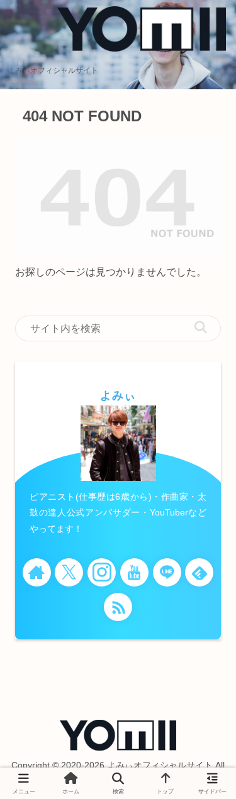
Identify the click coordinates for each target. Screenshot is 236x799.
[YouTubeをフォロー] (134, 572)
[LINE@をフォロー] (167, 572)
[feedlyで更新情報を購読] (199, 572)
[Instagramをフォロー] (101, 572)
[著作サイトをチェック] (37, 572)
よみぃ (118, 395)
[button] (200, 328)
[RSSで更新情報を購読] (118, 607)
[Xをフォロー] (69, 572)
